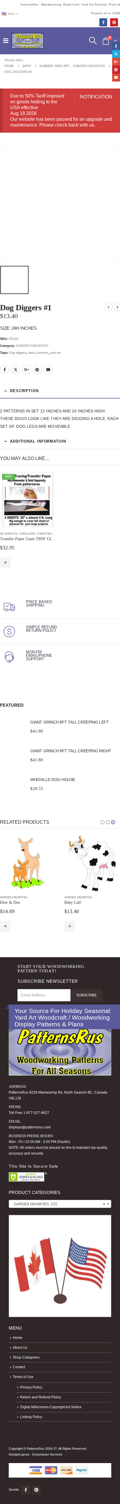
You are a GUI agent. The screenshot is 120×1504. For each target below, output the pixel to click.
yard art (55, 352)
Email (48, 369)
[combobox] (60, 1204)
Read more (5, 563)
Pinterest (37, 369)
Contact (19, 1367)
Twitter (15, 369)
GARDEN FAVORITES (32, 345)
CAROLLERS (27, 533)
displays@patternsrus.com (30, 1127)
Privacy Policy (31, 1387)
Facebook (4, 369)
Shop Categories (26, 1357)
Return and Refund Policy (40, 1397)
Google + (26, 369)
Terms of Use (23, 1377)
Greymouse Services (47, 1454)
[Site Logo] (28, 40)
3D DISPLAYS (8, 533)
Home (17, 1337)
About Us (20, 1347)
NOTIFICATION (96, 96)
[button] (7, 41)
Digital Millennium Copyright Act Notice (51, 1407)
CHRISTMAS (45, 533)
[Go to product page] (12, 726)
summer (42, 352)
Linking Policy (31, 1417)
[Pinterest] (114, 22)
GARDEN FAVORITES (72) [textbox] (58, 1204)
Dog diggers (18, 352)
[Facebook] (103, 22)
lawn (31, 352)
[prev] (109, 307)
